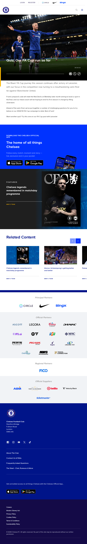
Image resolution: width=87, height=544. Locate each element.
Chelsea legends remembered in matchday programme (19, 269)
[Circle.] (46, 2)
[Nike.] (54, 2)
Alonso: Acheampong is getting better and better (59, 269)
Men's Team (10, 204)
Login (22, 2)
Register (31, 2)
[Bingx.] (63, 2)
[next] (78, 240)
